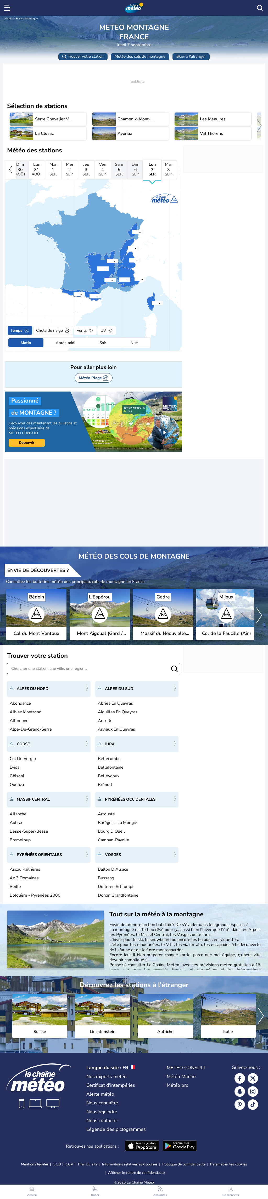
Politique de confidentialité (183, 1164)
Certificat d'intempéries (110, 1085)
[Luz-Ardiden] (74, 294)
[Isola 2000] (135, 279)
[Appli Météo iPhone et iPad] (142, 1146)
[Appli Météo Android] (180, 1146)
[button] (152, 302)
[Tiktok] (253, 1104)
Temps (16, 330)
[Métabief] (128, 248)
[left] (10, 169)
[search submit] (174, 669)
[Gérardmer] (133, 231)
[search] (260, 8)
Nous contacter (102, 1120)
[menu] (8, 8)
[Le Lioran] (98, 268)
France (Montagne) (27, 18)
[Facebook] (239, 1078)
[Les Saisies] (130, 260)
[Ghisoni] (152, 303)
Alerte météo (100, 1094)
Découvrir (26, 442)
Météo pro (177, 1085)
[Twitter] (253, 1078)
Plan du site (87, 1164)
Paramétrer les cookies (228, 1164)
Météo (8, 18)
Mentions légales (35, 1164)
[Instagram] (253, 1091)
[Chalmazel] (107, 260)
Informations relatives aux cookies (130, 1164)
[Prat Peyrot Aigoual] (105, 279)
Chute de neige (49, 330)
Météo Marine (181, 1076)
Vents (82, 330)
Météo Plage (90, 378)
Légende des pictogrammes (116, 1129)
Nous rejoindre (101, 1112)
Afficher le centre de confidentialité (136, 1173)
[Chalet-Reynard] (119, 279)
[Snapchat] (239, 1091)
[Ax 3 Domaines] (90, 296)
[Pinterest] (239, 1104)
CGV (69, 1164)
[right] (259, 126)
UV (103, 330)
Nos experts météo (106, 1076)
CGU (57, 1164)
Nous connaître (102, 1103)
